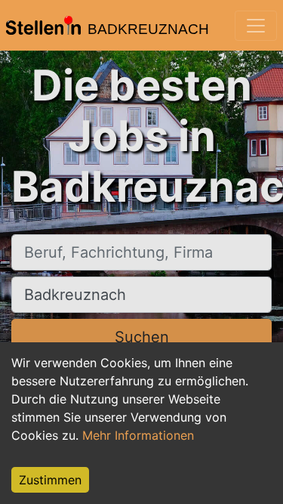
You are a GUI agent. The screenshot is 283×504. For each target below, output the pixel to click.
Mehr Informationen (138, 435)
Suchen (142, 337)
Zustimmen (50, 479)
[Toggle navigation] (256, 26)
